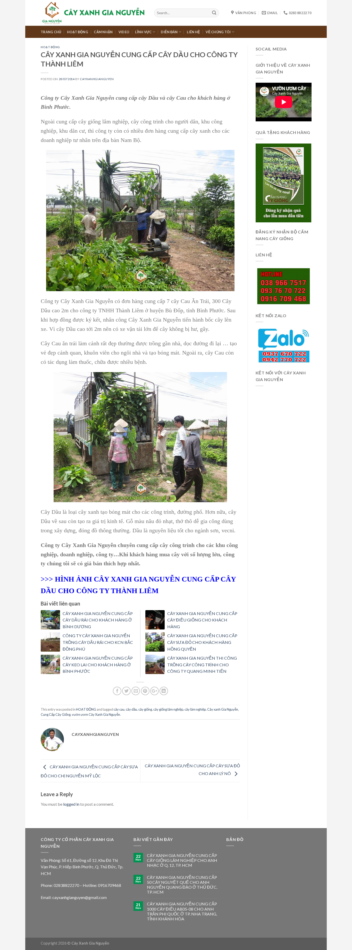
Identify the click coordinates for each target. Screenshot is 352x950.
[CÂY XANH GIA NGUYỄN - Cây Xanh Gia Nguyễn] (93, 12)
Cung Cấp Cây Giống (56, 714)
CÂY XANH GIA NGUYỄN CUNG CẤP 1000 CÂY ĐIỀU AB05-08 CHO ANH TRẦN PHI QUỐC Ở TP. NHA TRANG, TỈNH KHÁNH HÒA (182, 911)
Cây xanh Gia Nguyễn (222, 709)
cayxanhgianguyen (97, 79)
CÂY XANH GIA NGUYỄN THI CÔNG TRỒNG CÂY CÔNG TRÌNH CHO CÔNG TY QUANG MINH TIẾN (202, 664)
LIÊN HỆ (193, 32)
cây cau (119, 709)
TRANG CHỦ (51, 32)
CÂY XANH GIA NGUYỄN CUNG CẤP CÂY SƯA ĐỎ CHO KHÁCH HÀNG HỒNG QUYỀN (202, 642)
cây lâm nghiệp (195, 709)
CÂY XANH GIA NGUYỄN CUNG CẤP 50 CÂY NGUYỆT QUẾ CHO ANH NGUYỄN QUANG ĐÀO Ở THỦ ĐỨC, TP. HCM (182, 885)
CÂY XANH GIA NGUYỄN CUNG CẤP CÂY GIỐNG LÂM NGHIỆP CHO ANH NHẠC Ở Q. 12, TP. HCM (182, 860)
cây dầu (131, 709)
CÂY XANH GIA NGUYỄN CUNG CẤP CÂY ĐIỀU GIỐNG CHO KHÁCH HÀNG (202, 620)
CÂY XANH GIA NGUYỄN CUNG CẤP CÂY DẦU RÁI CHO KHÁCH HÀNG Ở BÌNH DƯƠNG (98, 620)
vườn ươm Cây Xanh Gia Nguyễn (96, 714)
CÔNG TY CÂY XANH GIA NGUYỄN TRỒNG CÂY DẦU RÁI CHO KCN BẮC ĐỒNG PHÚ (98, 642)
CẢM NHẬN (103, 32)
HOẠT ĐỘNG (77, 32)
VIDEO (124, 32)
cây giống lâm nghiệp (168, 709)
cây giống (145, 709)
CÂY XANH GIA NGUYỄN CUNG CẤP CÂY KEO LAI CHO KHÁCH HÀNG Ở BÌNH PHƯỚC (98, 664)
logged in (71, 804)
